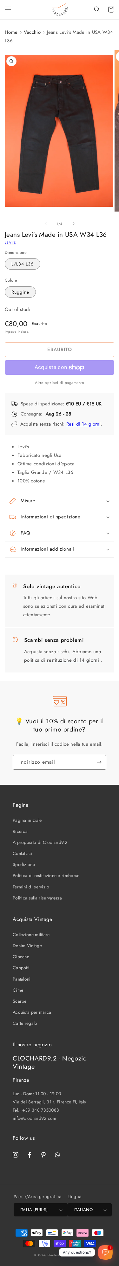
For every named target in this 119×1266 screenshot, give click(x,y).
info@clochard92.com (34, 1118)
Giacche (21, 956)
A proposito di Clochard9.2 (40, 842)
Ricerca (20, 831)
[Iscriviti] (99, 762)
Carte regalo (25, 1023)
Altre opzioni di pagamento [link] (59, 382)
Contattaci (22, 853)
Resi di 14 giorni (83, 424)
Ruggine (20, 292)
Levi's (10, 242)
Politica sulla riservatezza (37, 898)
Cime (18, 990)
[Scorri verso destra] (74, 223)
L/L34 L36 (22, 264)
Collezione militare (31, 934)
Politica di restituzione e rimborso (46, 875)
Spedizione (24, 864)
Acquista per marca (32, 1012)
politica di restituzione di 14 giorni (61, 660)
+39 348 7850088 (40, 1110)
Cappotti (21, 967)
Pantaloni (22, 979)
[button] (8, 9)
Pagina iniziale (27, 820)
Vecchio (32, 32)
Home (11, 32)
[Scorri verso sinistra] (46, 223)
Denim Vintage (27, 945)
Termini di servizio (31, 887)
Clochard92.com (59, 1255)
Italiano (83, 1210)
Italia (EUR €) (34, 1210)
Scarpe (20, 1001)
